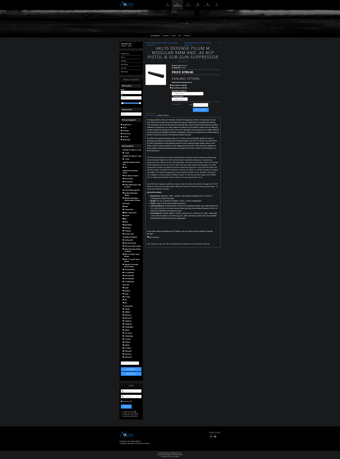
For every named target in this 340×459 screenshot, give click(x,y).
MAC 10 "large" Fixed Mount (131, 255)
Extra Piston (128, 179)
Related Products (163, 115)
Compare (166, 36)
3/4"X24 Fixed (129, 279)
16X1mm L (128, 315)
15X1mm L (128, 354)
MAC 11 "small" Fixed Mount (131, 260)
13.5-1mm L (128, 333)
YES (125, 167)
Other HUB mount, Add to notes (132, 186)
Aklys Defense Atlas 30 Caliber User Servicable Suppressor (162, 44)
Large (126, 294)
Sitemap (177, 456)
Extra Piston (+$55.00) (179, 88)
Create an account (129, 412)
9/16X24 (127, 342)
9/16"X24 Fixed (129, 270)
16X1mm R (128, 318)
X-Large (127, 297)
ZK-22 (123, 57)
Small (126, 288)
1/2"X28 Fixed (129, 273)
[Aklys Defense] (126, 5)
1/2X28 (126, 309)
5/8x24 (126, 330)
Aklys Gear (124, 72)
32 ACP (126, 216)
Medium (127, 291)
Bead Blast (128, 225)
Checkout (187, 36)
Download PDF (177, 104)
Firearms (124, 61)
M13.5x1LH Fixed (130, 243)
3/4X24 (126, 345)
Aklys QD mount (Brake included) (132, 250)
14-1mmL (127, 339)
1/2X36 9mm (128, 336)
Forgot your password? (130, 416)
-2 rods (126, 153)
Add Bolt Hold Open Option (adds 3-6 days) (132, 199)
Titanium (127, 231)
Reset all (132, 374)
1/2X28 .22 (127, 321)
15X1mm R (128, 357)
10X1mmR (127, 351)
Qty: (191, 105)
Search (132, 369)
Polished (127, 228)
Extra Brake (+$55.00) (179, 85)
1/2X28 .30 (127, 324)
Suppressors (125, 54)
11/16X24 (127, 348)
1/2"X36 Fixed (129, 282)
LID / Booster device (131, 176)
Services (123, 68)
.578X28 (127, 312)
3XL (125, 303)
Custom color (129, 234)
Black (126, 222)
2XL (125, 300)
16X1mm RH (128, 240)
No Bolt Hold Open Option (131, 194)
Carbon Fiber (128, 209)
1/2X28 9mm (128, 327)
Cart (179, 36)
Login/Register (155, 36)
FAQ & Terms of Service (167, 456)
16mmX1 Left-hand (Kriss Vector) (131, 265)
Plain (126, 206)
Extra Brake (128, 182)
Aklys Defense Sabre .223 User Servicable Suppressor (198, 44)
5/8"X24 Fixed (129, 276)
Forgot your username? (130, 414)
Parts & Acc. (124, 64)
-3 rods (126, 159)
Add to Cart (201, 110)
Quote (173, 36)
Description (151, 115)
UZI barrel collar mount (132, 246)
